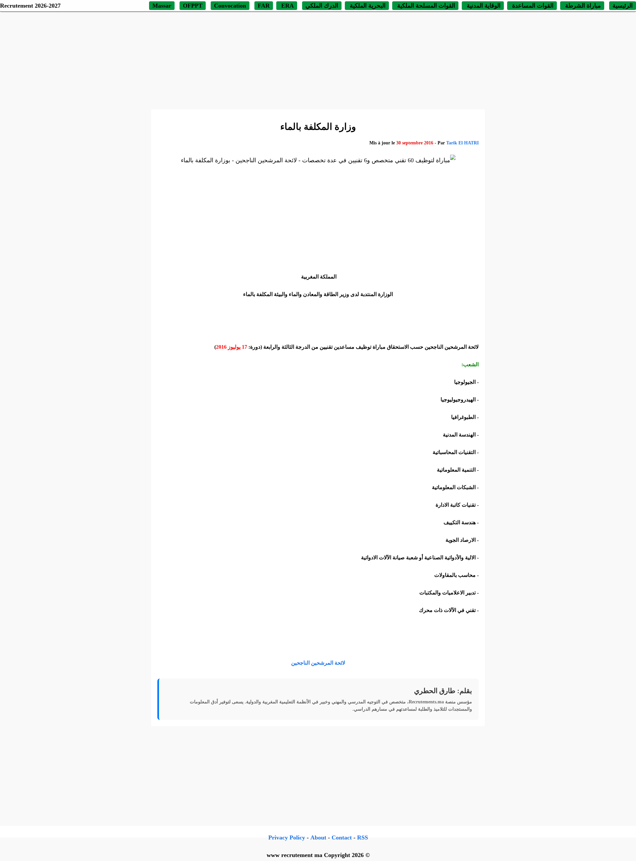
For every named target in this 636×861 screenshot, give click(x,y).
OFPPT (192, 5)
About (318, 837)
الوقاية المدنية (484, 5)
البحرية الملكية (367, 5)
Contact (342, 837)
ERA (287, 5)
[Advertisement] (318, 59)
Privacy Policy (286, 837)
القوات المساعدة (532, 5)
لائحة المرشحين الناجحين (318, 663)
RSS (362, 837)
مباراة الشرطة (582, 5)
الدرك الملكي (321, 5)
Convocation (230, 5)
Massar (161, 5)
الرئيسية (622, 5)
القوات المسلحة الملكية (425, 5)
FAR (264, 5)
